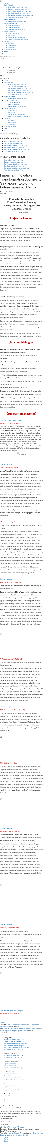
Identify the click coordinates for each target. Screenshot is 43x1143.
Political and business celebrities (18, 39)
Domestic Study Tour (10, 23)
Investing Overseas (10, 19)
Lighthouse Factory (10, 1064)
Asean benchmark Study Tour (17, 17)
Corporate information (11, 1086)
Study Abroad (8, 5)
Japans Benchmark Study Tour (18, 7)
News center (12, 45)
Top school (11, 35)
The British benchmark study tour (18, 13)
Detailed (2, 1023)
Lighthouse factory (14, 25)
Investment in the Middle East (13, 1056)
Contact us (11, 47)
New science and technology (17, 29)
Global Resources (9, 31)
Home (6, 3)
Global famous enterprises (16, 37)
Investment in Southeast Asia (17, 21)
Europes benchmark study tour (18, 9)
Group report (8, 1088)
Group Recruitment (10, 49)
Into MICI (11, 43)
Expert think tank (13, 33)
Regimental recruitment (11, 1090)
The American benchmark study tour (19, 11)
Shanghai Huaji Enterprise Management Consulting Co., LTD (21, 1134)
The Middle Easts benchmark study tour (20, 15)
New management (14, 27)
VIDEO (6, 51)
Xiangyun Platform (14, 1133)
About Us (7, 41)
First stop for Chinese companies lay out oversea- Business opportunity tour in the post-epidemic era (21, 1030)
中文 (5, 53)
